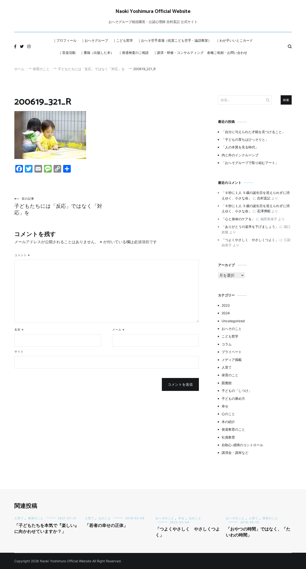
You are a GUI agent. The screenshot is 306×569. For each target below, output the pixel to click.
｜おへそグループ (94, 40)
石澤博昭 (263, 211)
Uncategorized (233, 321)
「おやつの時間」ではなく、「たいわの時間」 (258, 532)
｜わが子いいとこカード (234, 40)
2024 (226, 313)
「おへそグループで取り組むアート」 (250, 163)
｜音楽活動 (67, 53)
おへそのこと (232, 329)
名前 (19, 329)
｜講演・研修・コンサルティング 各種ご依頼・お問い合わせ (200, 53)
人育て (227, 367)
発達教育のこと (233, 429)
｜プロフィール (64, 40)
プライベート (232, 352)
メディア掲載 (232, 360)
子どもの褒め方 (233, 398)
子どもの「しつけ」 (237, 391)
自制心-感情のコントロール (242, 445)
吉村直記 (263, 198)
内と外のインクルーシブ (240, 155)
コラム (227, 344)
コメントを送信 (180, 384)
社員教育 (228, 437)
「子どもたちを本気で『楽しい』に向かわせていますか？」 (46, 528)
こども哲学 (230, 336)
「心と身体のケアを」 (238, 219)
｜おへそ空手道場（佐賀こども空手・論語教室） (174, 40)
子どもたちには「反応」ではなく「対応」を (58, 206)
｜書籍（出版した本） (97, 53)
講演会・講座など (235, 453)
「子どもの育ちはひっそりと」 (245, 139)
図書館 (227, 383)
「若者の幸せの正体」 (106, 525)
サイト (19, 351)
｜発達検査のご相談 (134, 53)
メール (118, 329)
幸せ (225, 406)
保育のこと (230, 375)
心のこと (228, 414)
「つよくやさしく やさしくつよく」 (250, 240)
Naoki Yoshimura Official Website (153, 11)
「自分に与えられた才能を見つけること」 (253, 132)
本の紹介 (228, 422)
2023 (226, 305)
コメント (22, 255)
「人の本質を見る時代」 (240, 147)
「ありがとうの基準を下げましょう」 (250, 227)
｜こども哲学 (123, 40)
